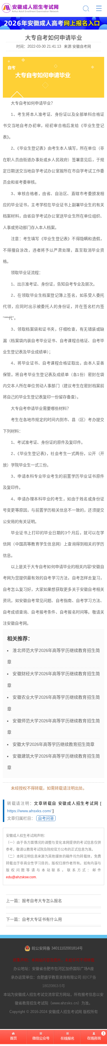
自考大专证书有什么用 (42, 919)
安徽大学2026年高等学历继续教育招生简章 (53, 744)
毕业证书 (19, 204)
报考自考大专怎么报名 (42, 900)
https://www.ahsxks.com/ (29, 810)
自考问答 (46, 818)
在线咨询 (93, 1040)
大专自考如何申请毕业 (51, 566)
